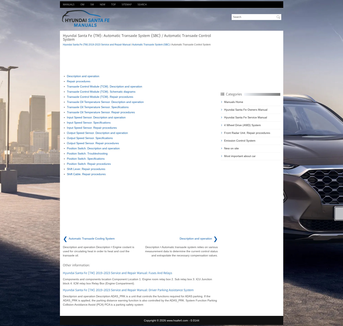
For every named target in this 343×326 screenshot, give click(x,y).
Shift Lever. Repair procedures (86, 169)
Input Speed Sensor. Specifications (89, 122)
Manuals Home (233, 102)
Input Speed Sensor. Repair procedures (92, 127)
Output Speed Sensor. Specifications (90, 138)
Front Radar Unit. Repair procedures (247, 132)
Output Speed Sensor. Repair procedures (93, 143)
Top (113, 4)
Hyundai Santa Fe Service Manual (245, 117)
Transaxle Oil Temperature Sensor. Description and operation (105, 102)
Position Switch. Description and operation (93, 148)
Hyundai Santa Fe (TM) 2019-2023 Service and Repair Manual (97, 44)
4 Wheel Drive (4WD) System (242, 125)
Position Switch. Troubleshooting (87, 153)
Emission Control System (239, 140)
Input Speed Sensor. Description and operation (96, 117)
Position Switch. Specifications (86, 158)
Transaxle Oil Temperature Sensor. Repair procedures (101, 112)
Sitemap (127, 4)
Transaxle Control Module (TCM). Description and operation (104, 86)
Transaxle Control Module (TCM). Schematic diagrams (101, 91)
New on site (231, 148)
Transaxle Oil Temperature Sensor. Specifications (98, 107)
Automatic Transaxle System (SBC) (151, 44)
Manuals (68, 4)
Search (142, 4)
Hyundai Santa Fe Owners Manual (245, 109)
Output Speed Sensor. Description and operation (97, 132)
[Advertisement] (140, 60)
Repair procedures (78, 81)
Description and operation (83, 76)
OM (82, 4)
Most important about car (240, 156)
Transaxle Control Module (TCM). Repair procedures (100, 96)
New (102, 4)
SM (92, 4)
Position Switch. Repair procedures (89, 163)
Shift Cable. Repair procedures (86, 174)
